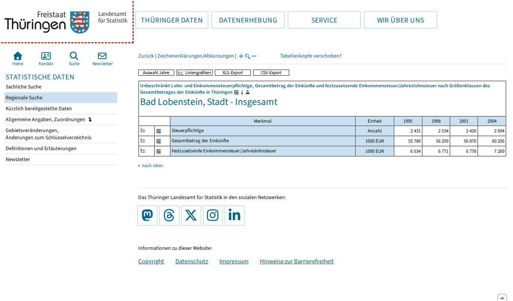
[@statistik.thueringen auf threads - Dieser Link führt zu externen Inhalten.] (171, 215)
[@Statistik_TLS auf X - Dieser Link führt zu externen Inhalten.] (193, 215)
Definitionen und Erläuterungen (41, 148)
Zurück (146, 55)
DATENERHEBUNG (244, 20)
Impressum (234, 261)
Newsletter (17, 159)
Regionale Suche (23, 97)
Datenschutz (191, 261)
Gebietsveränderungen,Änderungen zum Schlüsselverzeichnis (48, 134)
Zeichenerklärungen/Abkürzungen (195, 55)
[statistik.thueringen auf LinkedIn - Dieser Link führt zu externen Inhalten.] (236, 215)
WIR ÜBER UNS (394, 20)
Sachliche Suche (23, 86)
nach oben (152, 165)
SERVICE (312, 20)
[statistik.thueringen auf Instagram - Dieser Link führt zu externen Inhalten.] (214, 215)
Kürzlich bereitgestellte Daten (38, 108)
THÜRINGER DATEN (169, 20)
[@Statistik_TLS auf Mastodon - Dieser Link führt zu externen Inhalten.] (149, 215)
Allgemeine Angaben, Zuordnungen (46, 119)
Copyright (151, 261)
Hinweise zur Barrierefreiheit (297, 261)
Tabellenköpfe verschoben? (311, 55)
